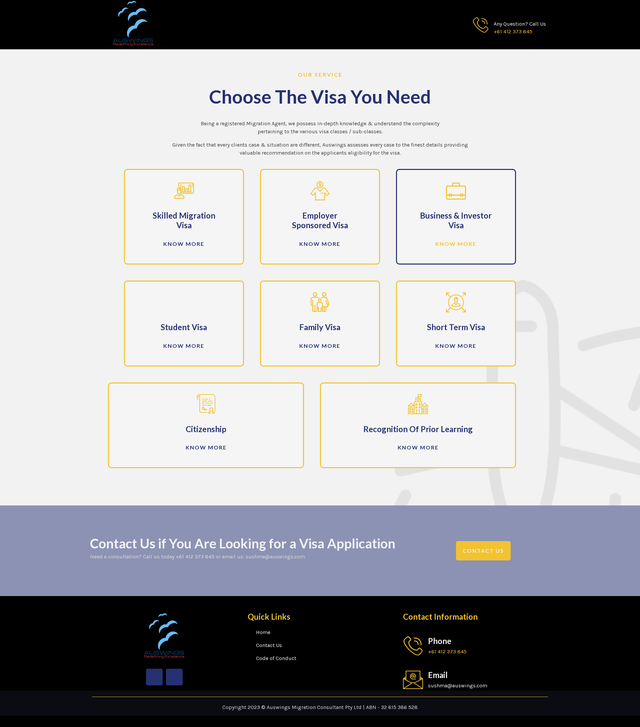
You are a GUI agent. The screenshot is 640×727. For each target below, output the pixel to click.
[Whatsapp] (174, 677)
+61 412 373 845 (513, 31)
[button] (183, 244)
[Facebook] (154, 677)
